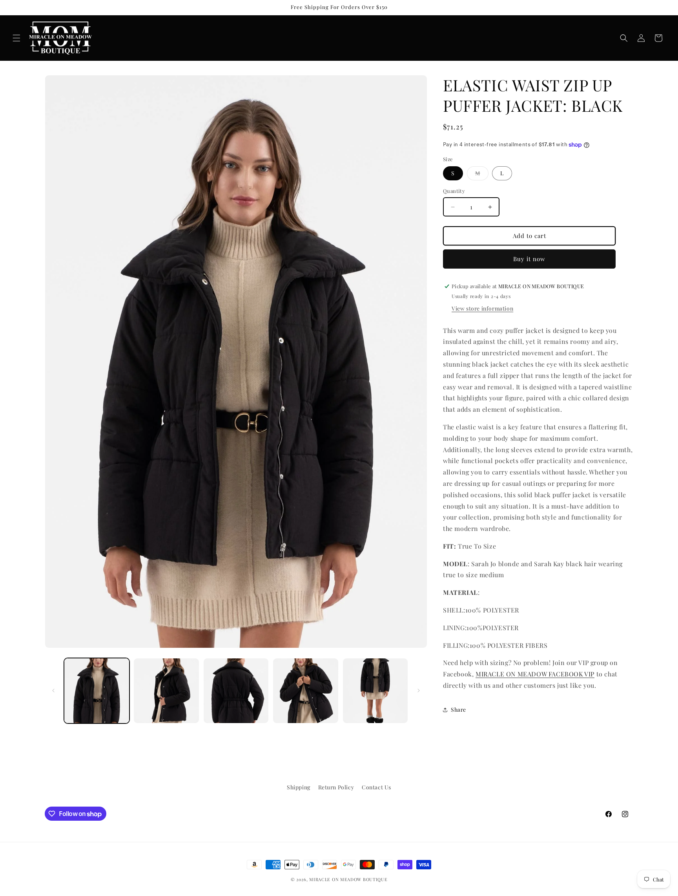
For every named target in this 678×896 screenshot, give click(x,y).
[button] (16, 38)
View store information (482, 308)
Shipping (298, 787)
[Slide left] (53, 690)
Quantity (454, 191)
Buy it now (529, 259)
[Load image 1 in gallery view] (96, 690)
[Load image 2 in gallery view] (166, 690)
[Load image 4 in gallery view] (305, 690)
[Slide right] (418, 690)
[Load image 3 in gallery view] (236, 690)
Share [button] (458, 710)
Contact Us (376, 787)
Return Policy (336, 787)
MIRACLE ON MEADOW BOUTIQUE (348, 879)
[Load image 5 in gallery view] (375, 690)
